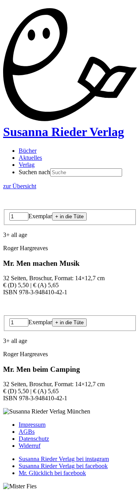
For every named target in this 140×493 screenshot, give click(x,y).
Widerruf (29, 445)
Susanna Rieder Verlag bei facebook (63, 466)
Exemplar (40, 216)
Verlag (27, 164)
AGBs (27, 431)
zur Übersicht (19, 186)
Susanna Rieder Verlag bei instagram (64, 459)
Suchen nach (34, 172)
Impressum (32, 424)
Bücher (28, 150)
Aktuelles (30, 157)
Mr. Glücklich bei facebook (52, 473)
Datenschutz (34, 438)
